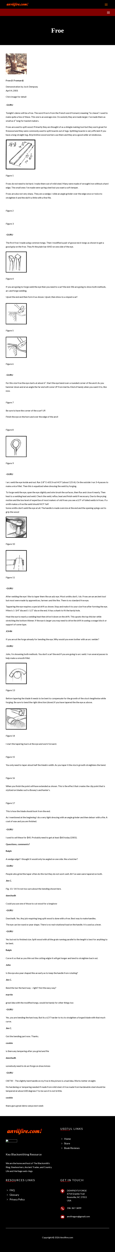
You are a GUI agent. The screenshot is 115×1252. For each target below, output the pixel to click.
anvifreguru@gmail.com (78, 1216)
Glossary (14, 1194)
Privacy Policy (17, 1199)
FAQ (12, 1190)
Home (67, 1138)
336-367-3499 (74, 1208)
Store (67, 1143)
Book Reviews (72, 1148)
